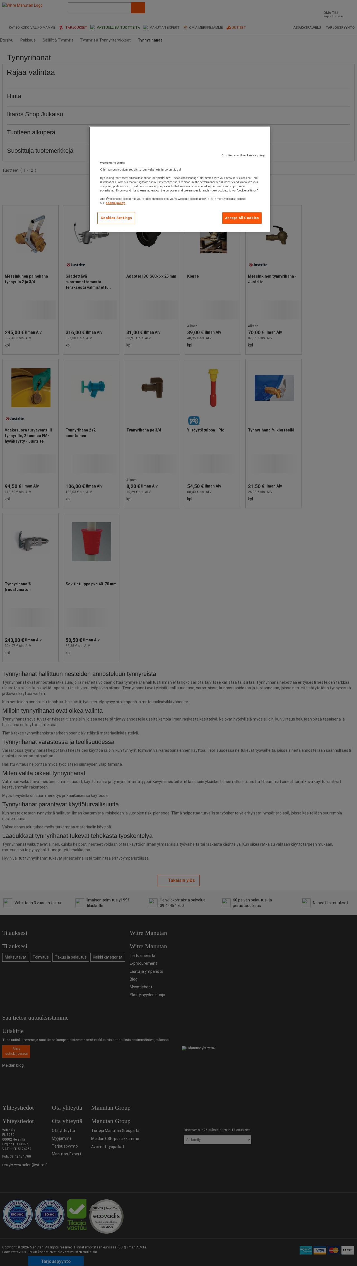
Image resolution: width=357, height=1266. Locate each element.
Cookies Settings (116, 218)
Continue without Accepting (243, 155)
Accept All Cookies (242, 218)
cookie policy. (115, 203)
